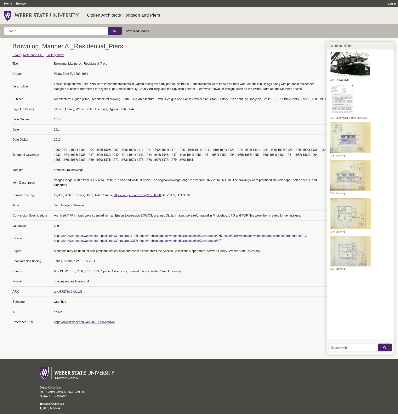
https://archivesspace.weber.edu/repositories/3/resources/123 (95, 235)
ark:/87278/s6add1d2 (68, 291)
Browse (21, 3)
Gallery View (55, 55)
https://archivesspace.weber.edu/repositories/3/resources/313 (265, 235)
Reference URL (33, 55)
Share (16, 55)
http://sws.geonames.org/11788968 (137, 195)
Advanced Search (137, 31)
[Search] (115, 31)
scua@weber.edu (53, 403)
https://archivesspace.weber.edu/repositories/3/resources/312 (95, 240)
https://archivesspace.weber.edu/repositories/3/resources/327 (180, 240)
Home (8, 3)
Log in (392, 3)
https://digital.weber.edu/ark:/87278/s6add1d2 (84, 322)
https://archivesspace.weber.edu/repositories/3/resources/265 (180, 235)
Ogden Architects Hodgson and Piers (123, 15)
